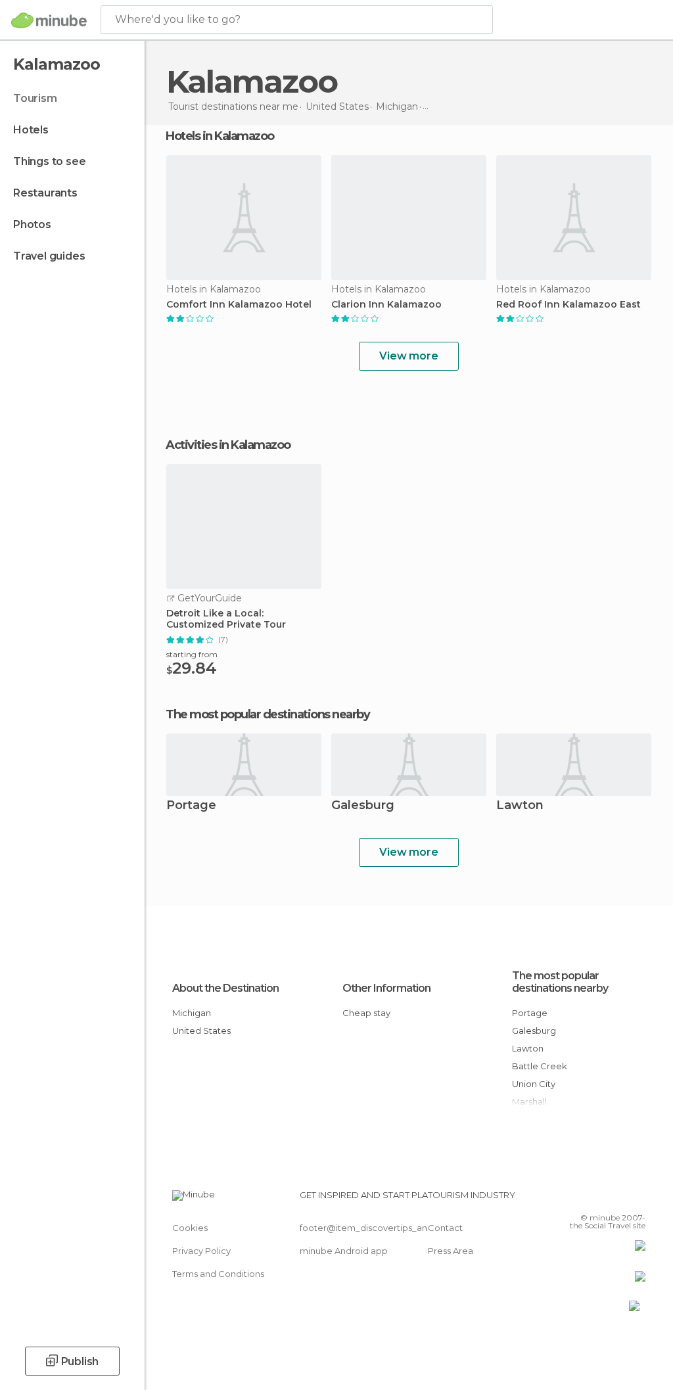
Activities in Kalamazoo (228, 445)
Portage (191, 806)
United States (201, 1030)
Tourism (35, 98)
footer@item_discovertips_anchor (373, 1227)
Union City (533, 1083)
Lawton (520, 806)
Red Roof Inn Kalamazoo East (568, 304)
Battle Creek (539, 1066)
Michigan (191, 1013)
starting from (192, 654)
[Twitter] (603, 1199)
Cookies (190, 1227)
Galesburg (362, 806)
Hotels (31, 130)
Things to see (49, 161)
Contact (445, 1227)
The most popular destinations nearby (267, 714)
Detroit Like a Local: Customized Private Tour (226, 619)
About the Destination (225, 988)
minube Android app (344, 1250)
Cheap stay (366, 1013)
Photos (32, 224)
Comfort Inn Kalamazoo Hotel (239, 304)
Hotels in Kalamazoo (220, 136)
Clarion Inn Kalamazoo (386, 304)
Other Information (386, 988)
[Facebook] (585, 1199)
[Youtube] (637, 1199)
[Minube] (49, 20)
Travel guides (49, 256)
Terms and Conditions (218, 1273)
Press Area (450, 1250)
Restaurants (45, 193)
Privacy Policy (201, 1250)
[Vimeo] (620, 1199)
